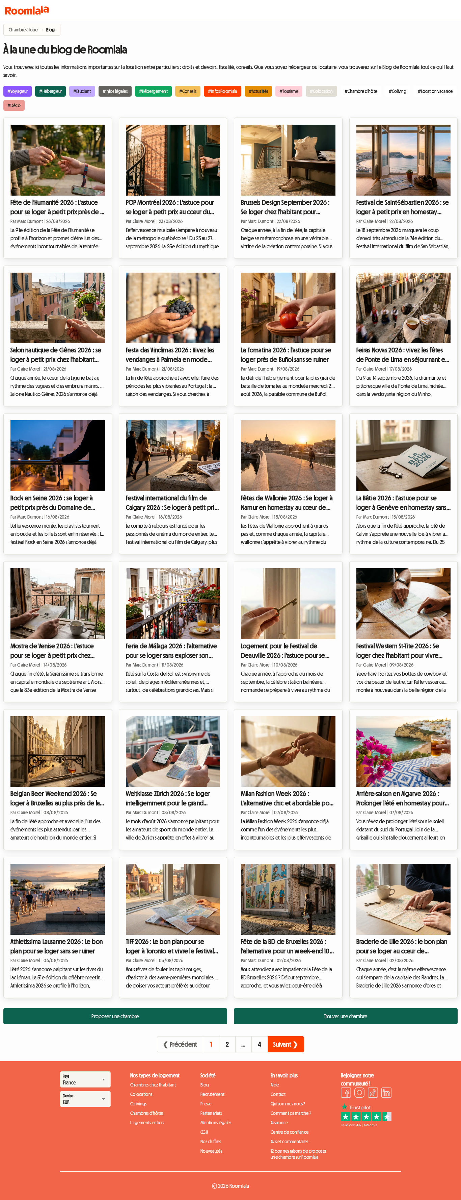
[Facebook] (346, 1094)
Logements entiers (147, 1122)
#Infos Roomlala (222, 91)
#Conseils (187, 91)
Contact (278, 1094)
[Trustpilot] (366, 1124)
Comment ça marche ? (291, 1113)
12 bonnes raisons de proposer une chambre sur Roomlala (298, 1154)
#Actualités (258, 91)
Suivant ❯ (285, 1044)
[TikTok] (373, 1094)
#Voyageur (17, 91)
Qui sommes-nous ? (288, 1103)
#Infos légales (115, 91)
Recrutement (212, 1094)
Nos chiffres (210, 1141)
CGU (204, 1132)
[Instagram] (359, 1094)
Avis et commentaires (289, 1141)
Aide (275, 1084)
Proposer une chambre (115, 1016)
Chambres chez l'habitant (153, 1084)
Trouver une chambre (345, 1016)
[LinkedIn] (386, 1094)
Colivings (138, 1103)
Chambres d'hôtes (146, 1113)
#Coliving (397, 91)
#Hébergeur (50, 91)
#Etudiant (82, 91)
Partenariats (211, 1113)
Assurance (279, 1122)
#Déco (14, 105)
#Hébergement (153, 91)
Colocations (141, 1094)
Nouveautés (211, 1151)
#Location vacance (435, 91)
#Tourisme (288, 91)
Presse (206, 1103)
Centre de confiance (289, 1132)
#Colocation (321, 91)
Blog (204, 1084)
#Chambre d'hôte (361, 91)
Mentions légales (215, 1122)
